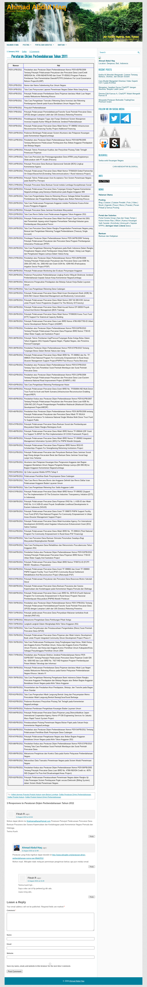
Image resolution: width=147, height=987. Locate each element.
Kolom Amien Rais (106, 221)
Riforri (118, 221)
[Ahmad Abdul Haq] (100, 58)
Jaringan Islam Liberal (115, 226)
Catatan (107, 202)
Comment (11, 910)
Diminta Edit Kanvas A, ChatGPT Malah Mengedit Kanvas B (119, 95)
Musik (101, 205)
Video (134, 202)
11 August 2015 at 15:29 (36, 881)
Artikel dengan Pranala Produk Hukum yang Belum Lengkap (34, 795)
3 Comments (34, 52)
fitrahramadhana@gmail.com (39, 821)
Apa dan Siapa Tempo (126, 218)
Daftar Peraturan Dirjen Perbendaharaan (75, 795)
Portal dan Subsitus (44, 44)
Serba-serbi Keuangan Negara (111, 160)
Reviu (121, 205)
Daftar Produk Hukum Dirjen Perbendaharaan (43, 797)
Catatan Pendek (118, 202)
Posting (27, 44)
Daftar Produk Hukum (16, 797)
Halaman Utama (13, 45)
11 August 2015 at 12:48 (30, 851)
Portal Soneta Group (107, 218)
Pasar (115, 205)
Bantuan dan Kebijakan (108, 236)
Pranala (129, 205)
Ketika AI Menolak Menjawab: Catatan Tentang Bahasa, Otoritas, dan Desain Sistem (118, 76)
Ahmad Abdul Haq (36, 7)
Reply (92, 836)
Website (10, 953)
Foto (129, 202)
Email (9, 944)
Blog (100, 202)
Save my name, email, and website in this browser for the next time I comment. (39, 966)
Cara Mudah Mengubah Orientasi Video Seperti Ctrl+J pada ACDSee (118, 82)
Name (9, 935)
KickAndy (115, 223)
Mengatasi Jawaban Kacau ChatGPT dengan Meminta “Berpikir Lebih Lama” (117, 88)
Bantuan (62, 44)
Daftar (24, 52)
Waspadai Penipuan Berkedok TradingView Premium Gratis (116, 101)
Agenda (108, 205)
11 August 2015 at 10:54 (24, 817)
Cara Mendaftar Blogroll (125, 167)
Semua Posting (112, 208)
